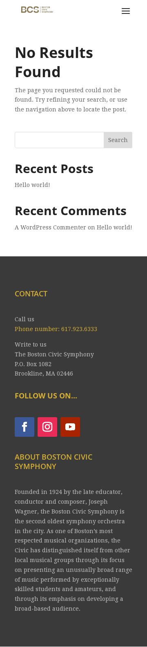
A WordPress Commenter (50, 227)
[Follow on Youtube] (70, 427)
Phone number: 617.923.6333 (56, 329)
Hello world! (32, 185)
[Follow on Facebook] (24, 427)
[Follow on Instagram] (47, 427)
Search (118, 140)
